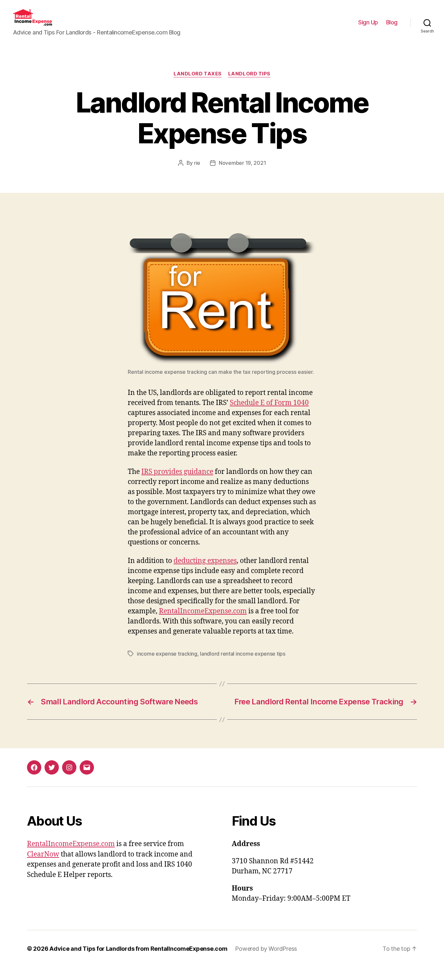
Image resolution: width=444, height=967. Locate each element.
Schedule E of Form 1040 (269, 403)
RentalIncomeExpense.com (203, 611)
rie (197, 163)
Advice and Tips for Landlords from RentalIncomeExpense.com (138, 948)
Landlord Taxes (198, 74)
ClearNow (43, 854)
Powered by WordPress (266, 948)
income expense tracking (167, 653)
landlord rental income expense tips (242, 653)
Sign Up (368, 22)
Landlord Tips (249, 74)
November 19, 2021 (242, 163)
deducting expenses (205, 560)
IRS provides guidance (177, 471)
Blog (392, 22)
